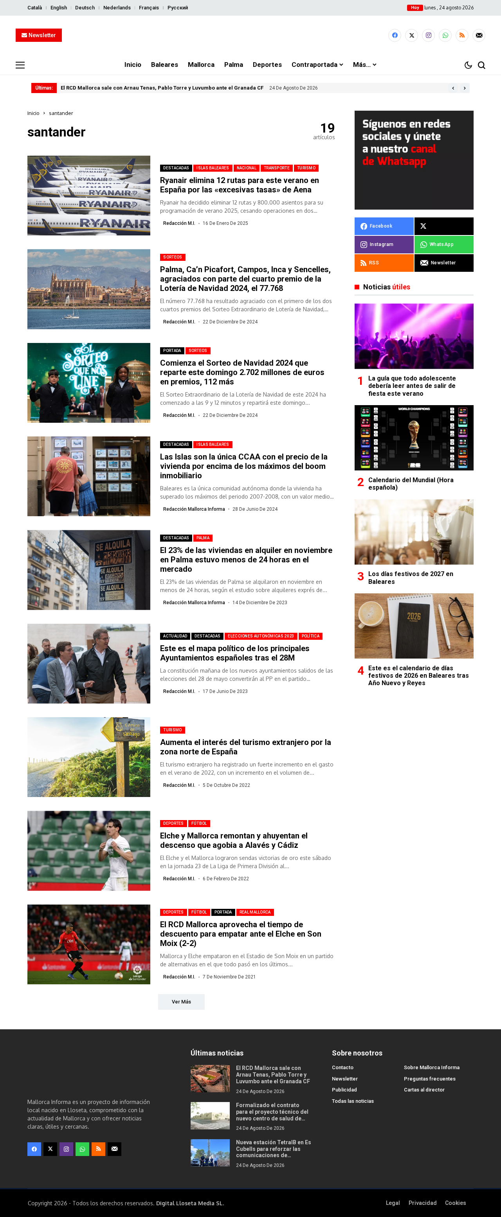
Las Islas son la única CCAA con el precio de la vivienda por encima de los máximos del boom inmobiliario (244, 466)
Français (149, 8)
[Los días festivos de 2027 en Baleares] (414, 532)
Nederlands (117, 8)
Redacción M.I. (179, 223)
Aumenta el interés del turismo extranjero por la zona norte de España (245, 747)
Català (34, 8)
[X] (411, 35)
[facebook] (394, 35)
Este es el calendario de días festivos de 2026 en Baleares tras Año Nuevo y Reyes (418, 675)
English (58, 8)
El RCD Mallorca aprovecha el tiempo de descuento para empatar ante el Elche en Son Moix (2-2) (240, 934)
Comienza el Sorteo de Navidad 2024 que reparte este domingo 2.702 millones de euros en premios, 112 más (242, 372)
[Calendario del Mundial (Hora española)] (414, 437)
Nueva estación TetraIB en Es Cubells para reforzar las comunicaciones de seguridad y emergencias (273, 1152)
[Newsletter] (478, 35)
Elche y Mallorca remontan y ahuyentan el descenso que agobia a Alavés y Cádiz (234, 840)
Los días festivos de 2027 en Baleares (410, 578)
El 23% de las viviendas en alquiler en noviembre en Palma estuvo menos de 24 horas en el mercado (246, 560)
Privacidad (423, 1203)
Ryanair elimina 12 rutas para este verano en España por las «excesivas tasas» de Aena (239, 185)
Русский (178, 8)
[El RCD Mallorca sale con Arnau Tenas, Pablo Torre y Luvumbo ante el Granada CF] (210, 1078)
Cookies (455, 1203)
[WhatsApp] (445, 35)
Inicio (33, 113)
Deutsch (85, 8)
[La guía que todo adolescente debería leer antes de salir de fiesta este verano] (414, 336)
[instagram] (428, 35)
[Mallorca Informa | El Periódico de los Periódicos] (250, 35)
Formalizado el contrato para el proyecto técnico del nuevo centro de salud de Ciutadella (272, 1115)
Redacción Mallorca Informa (194, 509)
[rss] (462, 35)
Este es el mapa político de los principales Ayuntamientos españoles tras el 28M (235, 653)
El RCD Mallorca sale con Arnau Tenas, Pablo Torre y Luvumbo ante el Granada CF (162, 88)
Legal (393, 1203)
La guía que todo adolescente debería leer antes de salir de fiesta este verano (412, 386)
